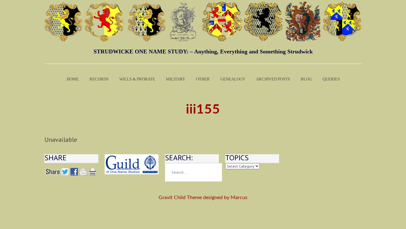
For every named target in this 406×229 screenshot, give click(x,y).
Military (175, 79)
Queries (331, 79)
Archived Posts (273, 79)
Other (203, 79)
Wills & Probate (137, 79)
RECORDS (98, 79)
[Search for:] (193, 172)
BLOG (306, 79)
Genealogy (232, 79)
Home (73, 79)
